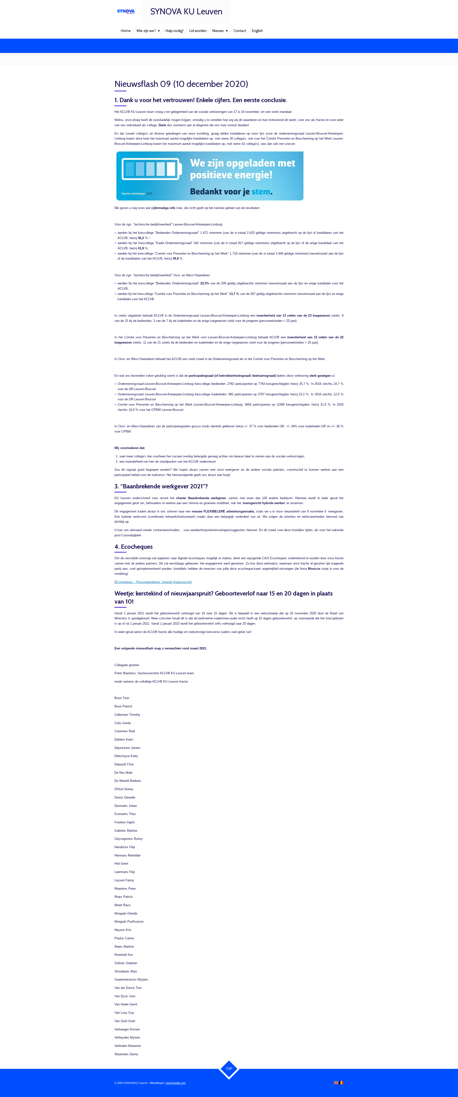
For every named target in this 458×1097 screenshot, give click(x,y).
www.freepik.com (176, 1082)
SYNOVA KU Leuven (186, 11)
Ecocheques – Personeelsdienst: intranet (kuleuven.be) (153, 582)
